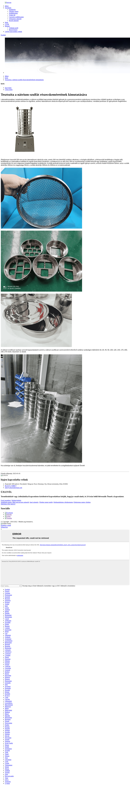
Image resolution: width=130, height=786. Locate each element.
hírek (6, 22)
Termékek (8, 8)
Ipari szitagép (34, 502)
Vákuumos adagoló (15, 19)
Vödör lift (12, 15)
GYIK (7, 24)
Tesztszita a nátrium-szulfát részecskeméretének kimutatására (24, 80)
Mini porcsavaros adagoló (20, 502)
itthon (7, 6)
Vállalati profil (13, 28)
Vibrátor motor (13, 11)
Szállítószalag (13, 13)
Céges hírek (8, 89)
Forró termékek (6, 500)
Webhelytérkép (16, 500)
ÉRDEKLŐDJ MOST (8, 504)
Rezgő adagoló (14, 20)
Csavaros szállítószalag (16, 17)
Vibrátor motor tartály (46, 502)
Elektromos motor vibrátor (82, 502)
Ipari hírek (8, 88)
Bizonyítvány (13, 30)
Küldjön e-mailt (6, 525)
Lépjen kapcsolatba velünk (13, 31)
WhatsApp (4, 527)
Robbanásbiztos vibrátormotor (63, 502)
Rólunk (7, 26)
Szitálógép (12, 9)
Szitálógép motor (6, 502)
